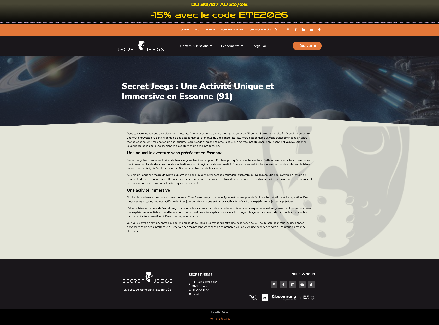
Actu (208, 29)
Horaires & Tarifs (232, 29)
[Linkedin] (292, 284)
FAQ (197, 29)
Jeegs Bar (259, 46)
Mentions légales (219, 319)
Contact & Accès (260, 29)
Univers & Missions (194, 46)
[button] (276, 29)
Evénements (230, 46)
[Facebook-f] (283, 284)
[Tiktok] (311, 284)
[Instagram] (274, 284)
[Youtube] (302, 284)
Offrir (185, 29)
